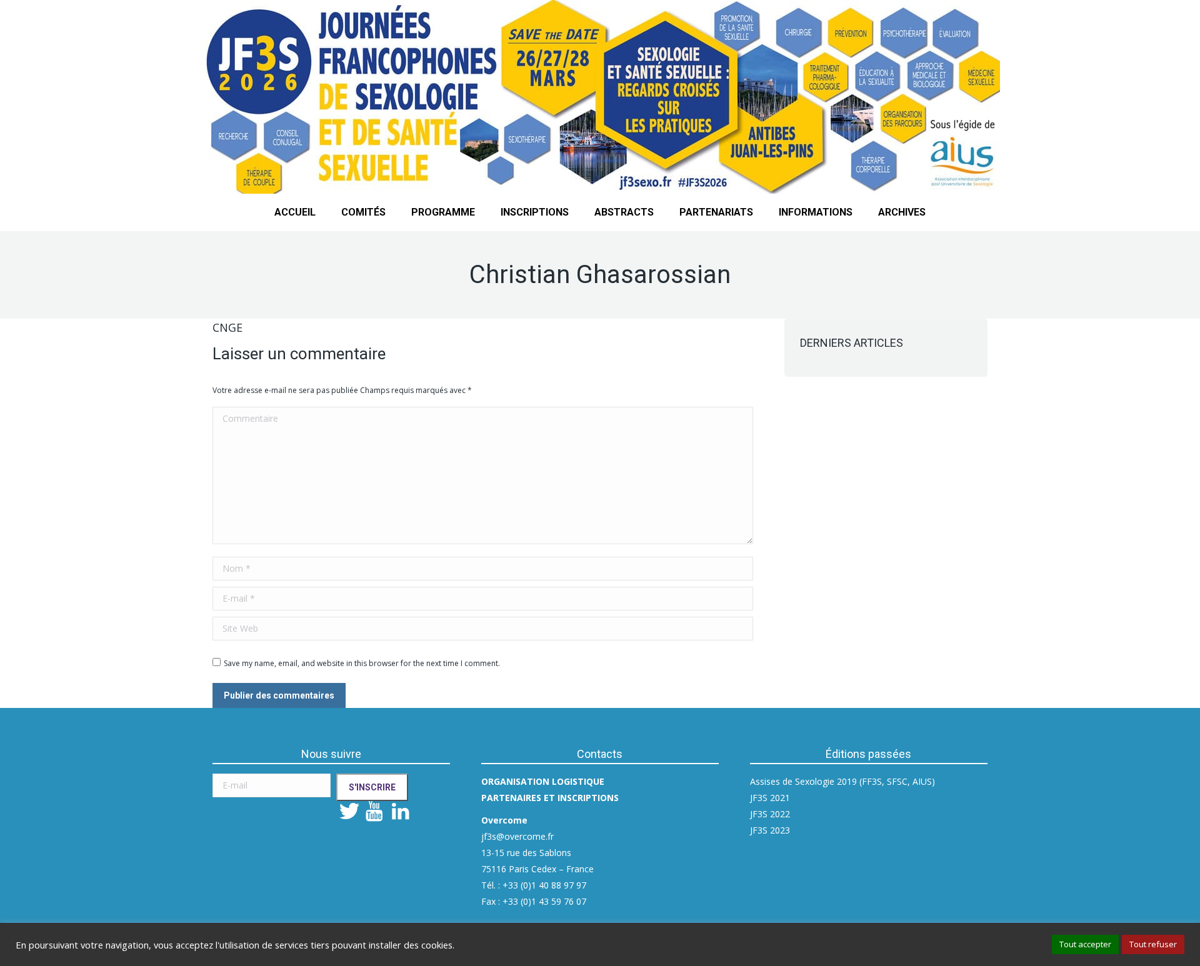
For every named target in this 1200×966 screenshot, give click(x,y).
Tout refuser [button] (1153, 944)
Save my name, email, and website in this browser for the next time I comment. (362, 663)
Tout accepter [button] (1085, 944)
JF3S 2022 (770, 814)
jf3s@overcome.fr (517, 836)
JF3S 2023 (770, 830)
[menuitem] (295, 212)
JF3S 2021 (770, 798)
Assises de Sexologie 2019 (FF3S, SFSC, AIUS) (842, 781)
